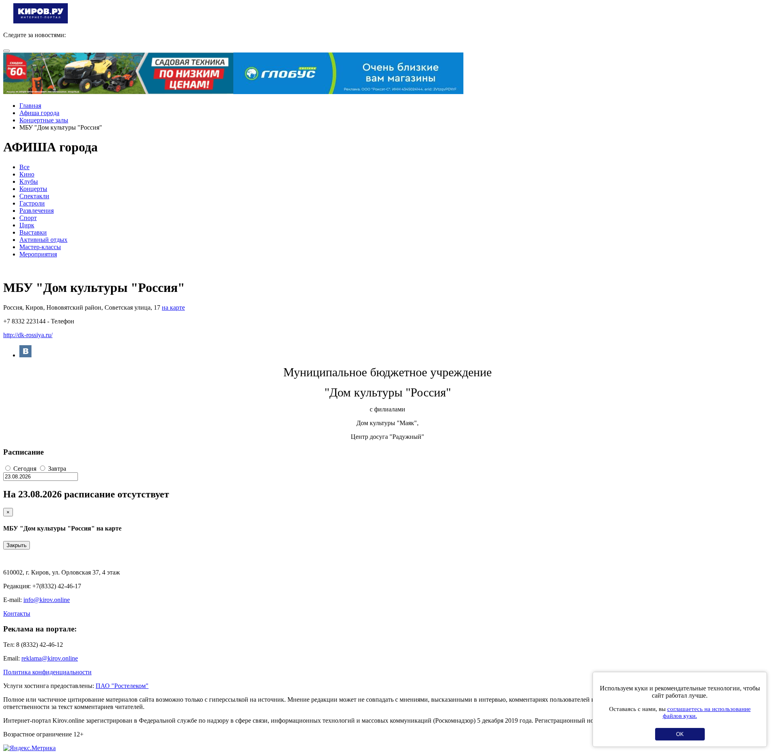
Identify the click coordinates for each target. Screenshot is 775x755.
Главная (30, 105)
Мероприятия (38, 254)
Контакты (16, 613)
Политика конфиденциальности (47, 672)
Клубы (28, 181)
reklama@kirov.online (49, 658)
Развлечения (36, 210)
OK (680, 734)
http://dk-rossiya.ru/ (27, 334)
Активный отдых (43, 239)
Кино (26, 174)
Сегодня (25, 468)
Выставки (33, 232)
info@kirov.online (46, 599)
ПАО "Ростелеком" (122, 685)
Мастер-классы (40, 246)
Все (24, 167)
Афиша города (39, 112)
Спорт (28, 217)
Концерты (33, 188)
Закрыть (16, 545)
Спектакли (34, 196)
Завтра (56, 468)
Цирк (26, 225)
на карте (173, 307)
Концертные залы (43, 120)
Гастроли (32, 203)
